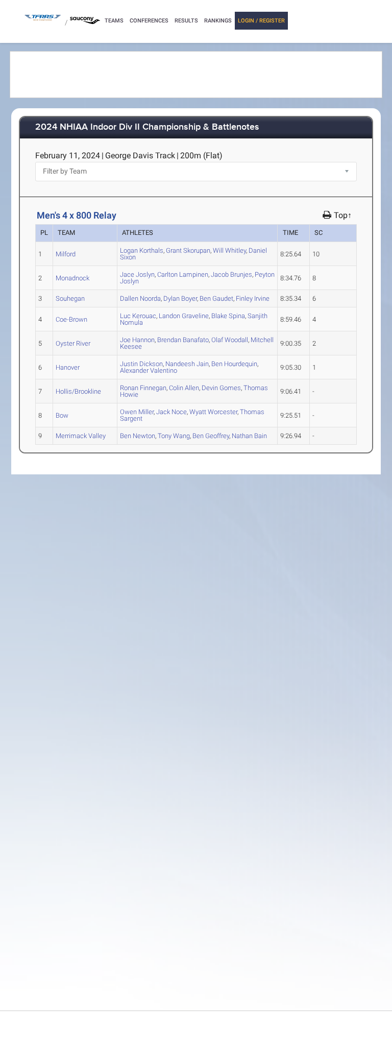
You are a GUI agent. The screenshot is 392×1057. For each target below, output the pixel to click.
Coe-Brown (71, 319)
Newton (137, 436)
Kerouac (138, 316)
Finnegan (143, 388)
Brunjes (231, 274)
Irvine (253, 298)
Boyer (180, 298)
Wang (174, 436)
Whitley (229, 250)
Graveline (184, 316)
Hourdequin (234, 364)
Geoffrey (210, 436)
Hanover (68, 367)
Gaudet (216, 298)
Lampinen (182, 274)
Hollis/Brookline (78, 391)
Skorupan (188, 250)
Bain (249, 436)
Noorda (140, 298)
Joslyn (137, 274)
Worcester (213, 412)
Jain (187, 364)
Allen (184, 388)
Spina (228, 316)
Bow (62, 415)
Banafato (183, 340)
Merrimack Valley (81, 436)
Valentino (148, 370)
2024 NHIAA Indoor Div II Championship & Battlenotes (147, 127)
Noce (171, 412)
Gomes (221, 388)
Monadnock (72, 278)
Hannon (137, 340)
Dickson (141, 364)
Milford (66, 254)
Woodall (229, 340)
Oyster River (73, 343)
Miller (137, 412)
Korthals (141, 250)
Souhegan (70, 298)
